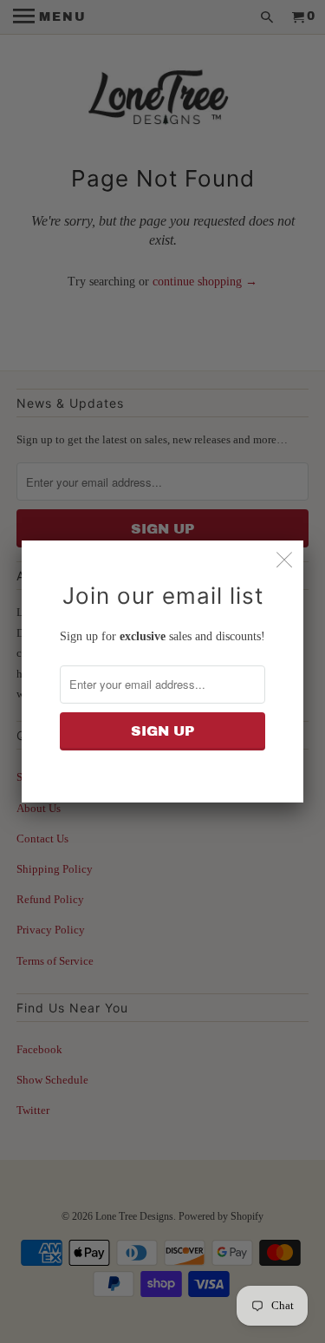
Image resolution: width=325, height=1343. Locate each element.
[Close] (284, 559)
